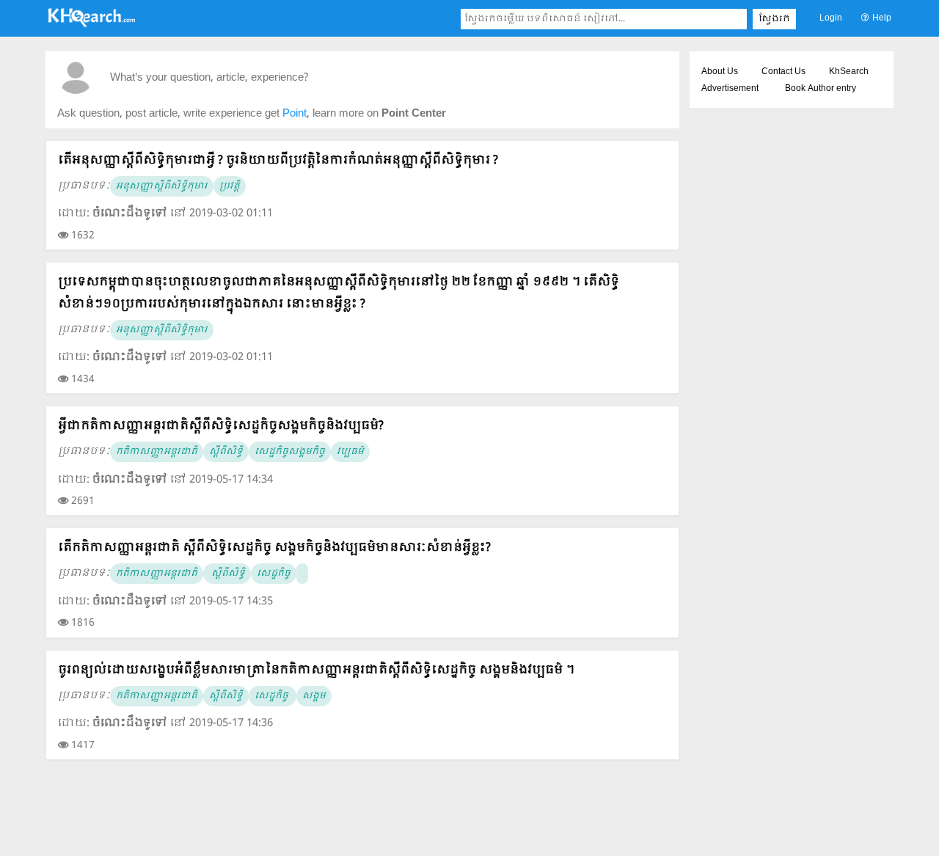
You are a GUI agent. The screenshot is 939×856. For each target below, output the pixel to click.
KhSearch (849, 72)
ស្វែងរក (774, 19)
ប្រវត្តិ (229, 186)
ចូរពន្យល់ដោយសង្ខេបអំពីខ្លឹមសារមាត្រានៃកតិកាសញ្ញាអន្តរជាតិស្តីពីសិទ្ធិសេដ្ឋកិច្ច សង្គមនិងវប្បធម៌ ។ (316, 670)
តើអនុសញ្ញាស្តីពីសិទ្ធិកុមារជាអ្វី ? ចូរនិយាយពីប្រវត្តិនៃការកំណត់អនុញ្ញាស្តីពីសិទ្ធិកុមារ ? (278, 160)
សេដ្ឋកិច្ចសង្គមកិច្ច (290, 452)
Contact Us (783, 72)
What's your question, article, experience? (209, 78)
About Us (719, 72)
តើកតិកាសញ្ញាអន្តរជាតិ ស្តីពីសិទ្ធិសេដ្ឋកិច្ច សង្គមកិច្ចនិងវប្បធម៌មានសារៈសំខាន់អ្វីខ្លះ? (274, 547)
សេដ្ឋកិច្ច (274, 573)
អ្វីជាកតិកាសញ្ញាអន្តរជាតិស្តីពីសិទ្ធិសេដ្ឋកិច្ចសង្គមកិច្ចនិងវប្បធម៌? (221, 426)
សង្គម (314, 696)
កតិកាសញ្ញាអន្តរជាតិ (156, 452)
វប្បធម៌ (350, 452)
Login (830, 18)
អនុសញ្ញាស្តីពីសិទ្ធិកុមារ (162, 186)
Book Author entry (820, 88)
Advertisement (730, 88)
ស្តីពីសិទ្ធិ (226, 452)
